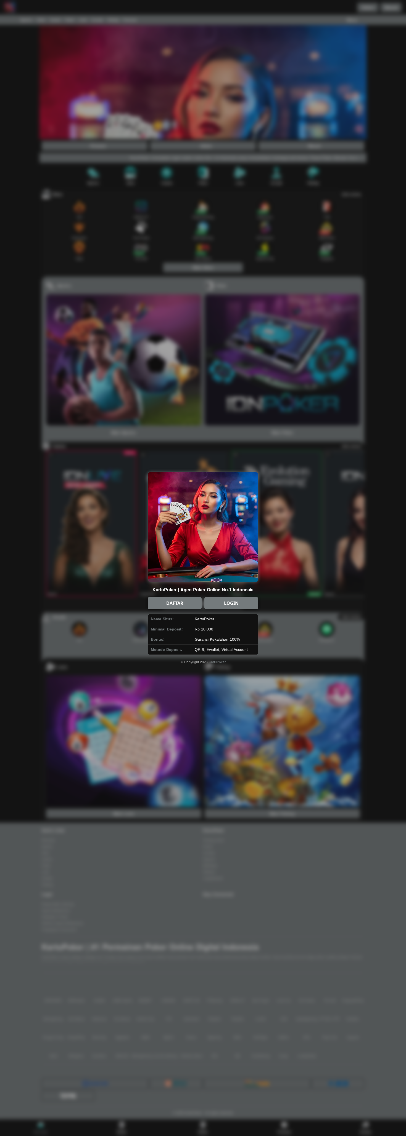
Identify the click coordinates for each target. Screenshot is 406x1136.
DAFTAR (174, 603)
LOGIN (231, 603)
